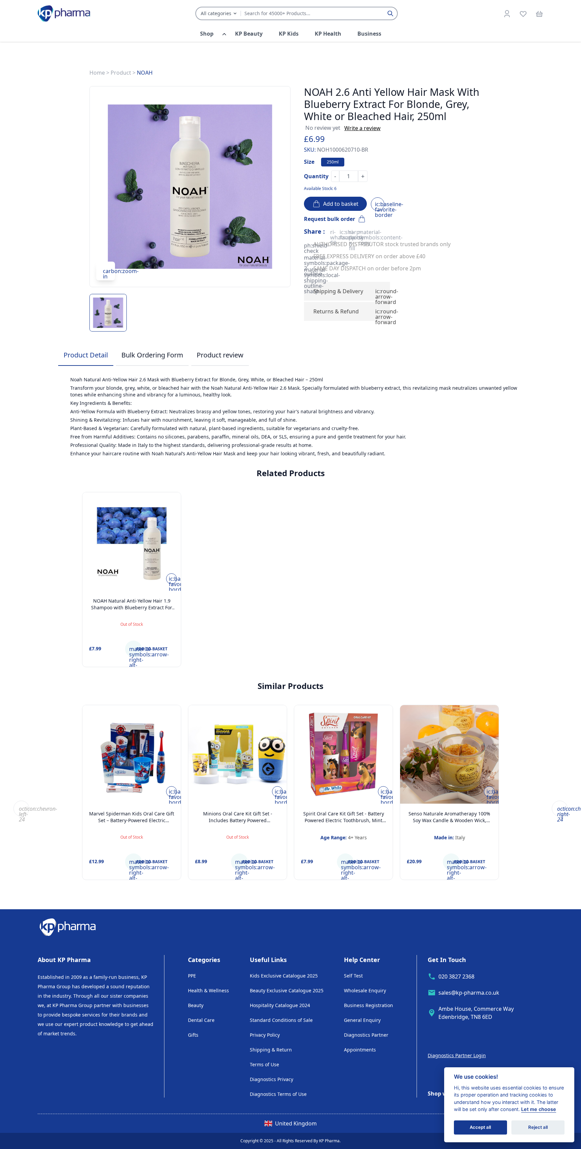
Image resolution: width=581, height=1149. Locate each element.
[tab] (85, 355)
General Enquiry (362, 1020)
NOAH (145, 72)
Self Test (353, 975)
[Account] (507, 13)
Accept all (480, 1127)
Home (97, 72)
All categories (216, 13)
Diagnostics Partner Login (457, 1055)
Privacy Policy (265, 1035)
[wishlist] (523, 13)
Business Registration (368, 1005)
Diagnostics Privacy (271, 1079)
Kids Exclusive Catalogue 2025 (284, 975)
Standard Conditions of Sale (281, 1020)
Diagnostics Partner (366, 1035)
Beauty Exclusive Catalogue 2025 (286, 990)
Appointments (360, 1049)
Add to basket (339, 203)
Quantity (316, 176)
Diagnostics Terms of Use (278, 1094)
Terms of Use (264, 1064)
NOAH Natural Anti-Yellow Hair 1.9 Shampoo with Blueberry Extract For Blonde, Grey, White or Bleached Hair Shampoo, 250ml (131, 611)
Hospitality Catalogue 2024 (280, 1005)
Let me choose (538, 1109)
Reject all (538, 1127)
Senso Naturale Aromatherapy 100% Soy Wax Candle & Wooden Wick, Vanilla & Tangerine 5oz (449, 820)
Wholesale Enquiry (365, 990)
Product (121, 72)
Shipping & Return (271, 1049)
